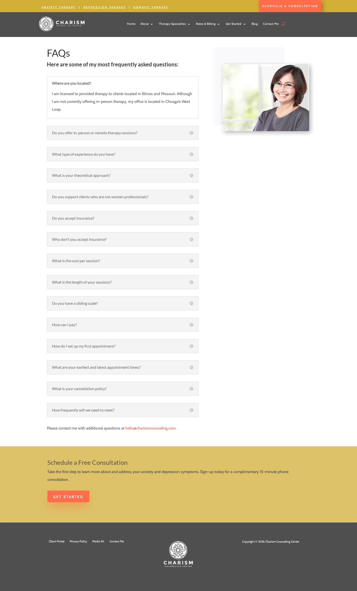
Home (131, 24)
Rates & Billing (206, 24)
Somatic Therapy (151, 7)
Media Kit (98, 541)
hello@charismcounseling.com (150, 428)
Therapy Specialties (172, 24)
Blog (255, 24)
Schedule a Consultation (290, 6)
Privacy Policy (78, 541)
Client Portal (56, 541)
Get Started (234, 24)
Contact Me (271, 24)
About (145, 24)
